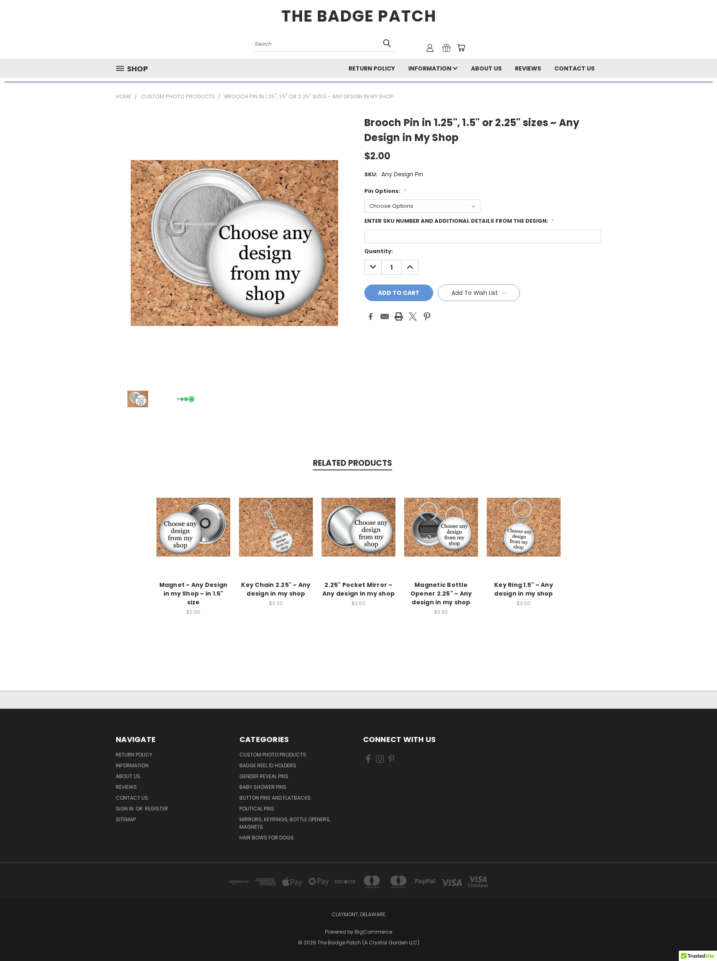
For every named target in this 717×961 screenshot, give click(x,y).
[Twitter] (413, 316)
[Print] (399, 316)
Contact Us (574, 68)
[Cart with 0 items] (461, 48)
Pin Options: (385, 191)
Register (156, 808)
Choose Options (193, 533)
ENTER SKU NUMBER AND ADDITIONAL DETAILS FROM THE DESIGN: (459, 221)
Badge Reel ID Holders (267, 765)
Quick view (193, 518)
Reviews (528, 68)
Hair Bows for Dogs (266, 837)
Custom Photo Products (272, 754)
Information (430, 68)
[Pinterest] (427, 316)
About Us (486, 68)
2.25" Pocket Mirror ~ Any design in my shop (358, 589)
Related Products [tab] (352, 463)
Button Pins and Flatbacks (275, 797)
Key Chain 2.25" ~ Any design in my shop (275, 589)
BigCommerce (373, 931)
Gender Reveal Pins (263, 776)
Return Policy (372, 68)
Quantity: (378, 251)
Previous (695, 935)
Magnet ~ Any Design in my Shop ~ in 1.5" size (193, 593)
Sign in (125, 808)
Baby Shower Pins (262, 787)
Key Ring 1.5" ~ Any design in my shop (523, 589)
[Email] (384, 316)
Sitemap (126, 819)
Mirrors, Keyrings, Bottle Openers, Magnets (284, 823)
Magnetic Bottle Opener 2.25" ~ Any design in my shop (441, 593)
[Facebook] (370, 316)
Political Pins (256, 808)
